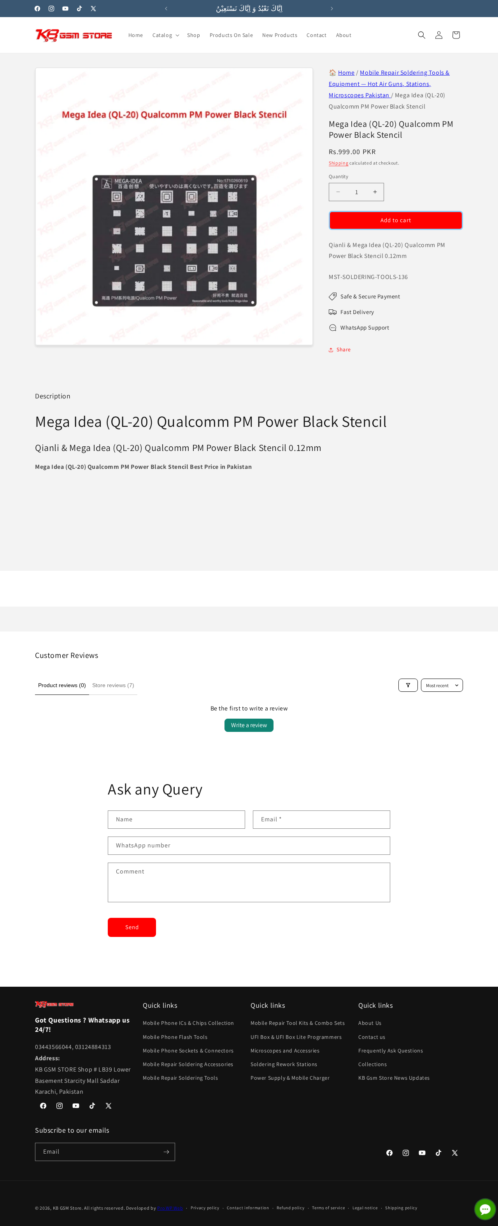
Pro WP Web (170, 1208)
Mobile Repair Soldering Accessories (188, 1064)
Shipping (339, 163)
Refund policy (290, 1207)
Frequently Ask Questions (390, 1050)
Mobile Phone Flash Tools (175, 1036)
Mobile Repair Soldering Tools (180, 1077)
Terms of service (328, 1207)
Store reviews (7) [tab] (113, 685)
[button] (165, 35)
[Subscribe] (166, 1152)
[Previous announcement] (166, 8)
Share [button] (344, 349)
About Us (370, 1022)
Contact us (372, 1036)
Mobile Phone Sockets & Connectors (188, 1050)
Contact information (248, 1207)
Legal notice (364, 1207)
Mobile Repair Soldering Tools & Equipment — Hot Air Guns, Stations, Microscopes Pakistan (389, 83)
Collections (372, 1064)
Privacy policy (205, 1207)
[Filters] (408, 685)
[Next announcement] (331, 8)
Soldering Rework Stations (284, 1064)
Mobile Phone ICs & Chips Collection (188, 1022)
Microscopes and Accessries (285, 1050)
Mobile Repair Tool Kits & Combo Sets (298, 1022)
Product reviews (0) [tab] (62, 685)
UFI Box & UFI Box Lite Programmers (296, 1036)
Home (346, 72)
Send (132, 927)
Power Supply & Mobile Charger (290, 1077)
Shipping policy (401, 1207)
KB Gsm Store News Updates (394, 1077)
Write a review (249, 725)
